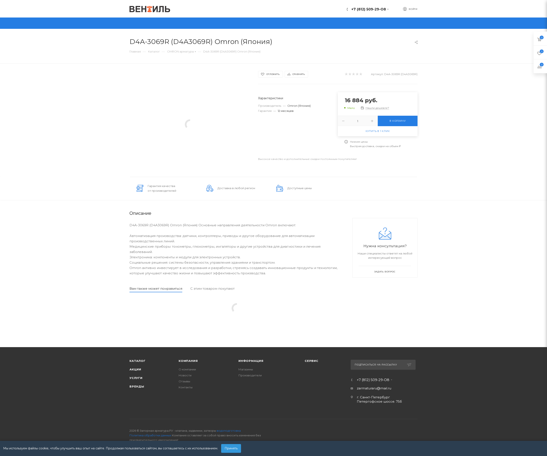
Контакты (186, 387)
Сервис (311, 360)
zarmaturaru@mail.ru (374, 388)
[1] (346, 74)
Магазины (245, 369)
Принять (231, 448)
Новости (185, 375)
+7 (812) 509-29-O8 (368, 9)
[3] (353, 74)
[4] (357, 74)
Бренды (136, 386)
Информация (250, 360)
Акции (135, 369)
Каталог (137, 360)
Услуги (136, 378)
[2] (349, 74)
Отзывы (184, 381)
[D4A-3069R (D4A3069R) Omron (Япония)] (190, 124)
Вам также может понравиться (155, 288)
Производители (250, 375)
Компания (188, 360)
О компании (187, 369)
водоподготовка (229, 430)
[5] (360, 74)
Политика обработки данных (150, 435)
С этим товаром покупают (212, 288)
